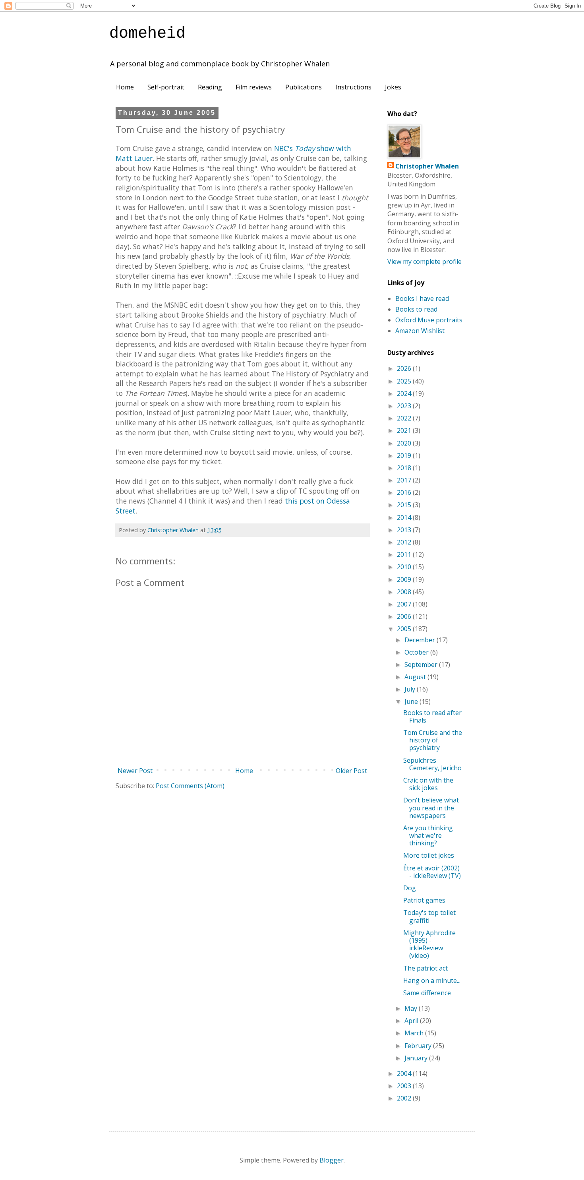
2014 (405, 517)
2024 (405, 393)
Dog (409, 888)
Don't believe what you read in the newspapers (431, 808)
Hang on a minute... (431, 980)
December (420, 640)
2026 (405, 368)
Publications (303, 87)
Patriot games (424, 900)
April (412, 1020)
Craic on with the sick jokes (428, 784)
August (415, 676)
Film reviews (254, 87)
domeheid (147, 34)
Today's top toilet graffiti (429, 916)
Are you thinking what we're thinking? (428, 835)
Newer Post (135, 770)
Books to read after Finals (432, 716)
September (421, 664)
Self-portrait (165, 87)
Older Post (351, 770)
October (417, 652)
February (418, 1045)
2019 (405, 455)
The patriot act (425, 968)
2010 (405, 566)
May (411, 1008)
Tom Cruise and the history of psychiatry (432, 740)
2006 (405, 616)
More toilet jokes (428, 855)
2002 (405, 1098)
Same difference (427, 992)
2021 (405, 430)
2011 (405, 554)
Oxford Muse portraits (428, 320)
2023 (405, 405)
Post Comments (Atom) (190, 785)
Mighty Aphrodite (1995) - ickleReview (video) (429, 944)
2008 (405, 591)
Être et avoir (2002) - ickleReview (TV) (432, 872)
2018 (405, 467)
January (416, 1058)
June (412, 701)
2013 (405, 529)
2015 (405, 504)
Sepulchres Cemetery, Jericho (432, 764)
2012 (405, 542)
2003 (405, 1085)
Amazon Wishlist (420, 330)
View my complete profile (424, 261)
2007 (405, 604)
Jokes (393, 87)
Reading (210, 87)
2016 (405, 492)
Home (125, 87)
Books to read (416, 309)
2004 (405, 1073)
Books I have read (422, 298)
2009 (405, 579)
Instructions (353, 87)
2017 (405, 480)
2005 (405, 628)
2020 (405, 443)
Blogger (331, 1160)
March (414, 1033)
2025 (405, 381)
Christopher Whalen (427, 166)
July (410, 689)
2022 (405, 418)
